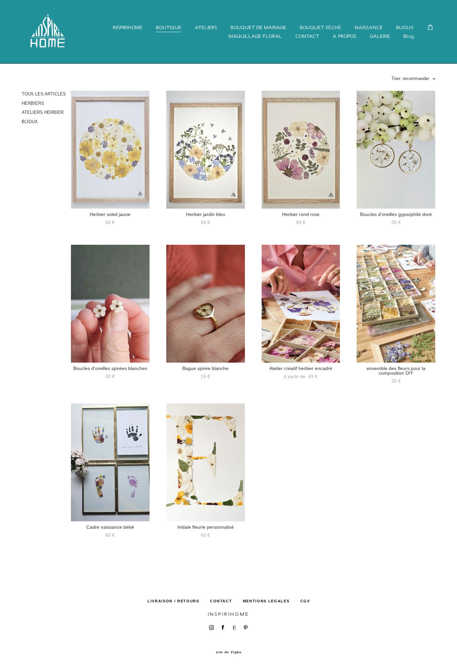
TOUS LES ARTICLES (44, 93)
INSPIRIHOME (128, 27)
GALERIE (380, 36)
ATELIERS (206, 27)
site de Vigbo (229, 652)
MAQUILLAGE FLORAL (255, 36)
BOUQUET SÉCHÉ (320, 27)
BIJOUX (405, 27)
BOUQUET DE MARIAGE (258, 27)
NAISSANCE (369, 27)
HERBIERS (33, 103)
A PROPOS (344, 36)
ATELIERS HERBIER (43, 112)
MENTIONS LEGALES (266, 601)
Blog (408, 36)
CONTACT (307, 36)
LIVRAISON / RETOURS (173, 601)
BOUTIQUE (168, 27)
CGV (305, 601)
